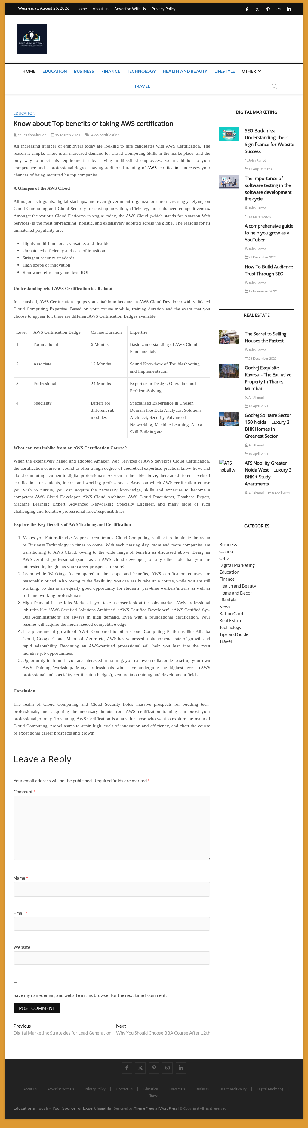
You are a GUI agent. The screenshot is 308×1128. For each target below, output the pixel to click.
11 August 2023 (260, 169)
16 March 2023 (259, 217)
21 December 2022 (262, 257)
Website (22, 947)
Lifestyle (224, 71)
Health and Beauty (185, 71)
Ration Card (231, 613)
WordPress (168, 1108)
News (224, 606)
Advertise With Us (130, 8)
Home (81, 8)
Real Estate (230, 620)
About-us (101, 8)
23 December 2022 (262, 358)
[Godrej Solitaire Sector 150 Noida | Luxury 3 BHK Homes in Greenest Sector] (229, 419)
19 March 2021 (67, 135)
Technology (141, 71)
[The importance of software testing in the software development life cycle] (229, 182)
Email (20, 913)
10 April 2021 (258, 454)
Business (84, 71)
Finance (110, 71)
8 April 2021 (280, 493)
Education (54, 71)
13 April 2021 (258, 406)
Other (249, 71)
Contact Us (124, 1089)
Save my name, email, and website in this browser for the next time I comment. (90, 995)
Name (21, 878)
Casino (226, 551)
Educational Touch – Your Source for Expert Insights (62, 1108)
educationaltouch (31, 135)
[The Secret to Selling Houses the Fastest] (229, 337)
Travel (142, 86)
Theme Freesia (145, 1108)
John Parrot (257, 160)
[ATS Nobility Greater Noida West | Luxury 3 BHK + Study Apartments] (229, 466)
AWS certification (105, 135)
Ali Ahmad (256, 397)
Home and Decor (235, 592)
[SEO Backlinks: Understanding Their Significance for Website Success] (229, 134)
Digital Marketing (237, 565)
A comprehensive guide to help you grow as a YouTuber (269, 233)
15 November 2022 (262, 291)
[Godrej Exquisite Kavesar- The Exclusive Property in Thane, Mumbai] (229, 371)
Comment (24, 791)
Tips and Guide (233, 634)
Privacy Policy (164, 8)
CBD (224, 558)
